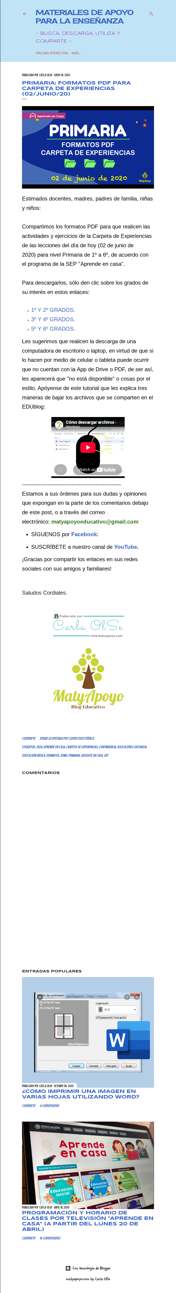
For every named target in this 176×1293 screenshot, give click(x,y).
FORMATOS (52, 755)
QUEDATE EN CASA (92, 755)
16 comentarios (50, 1238)
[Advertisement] (88, 926)
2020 (39, 747)
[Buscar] (151, 12)
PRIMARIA (74, 755)
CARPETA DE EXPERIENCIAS (82, 747)
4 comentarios (49, 1106)
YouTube (125, 547)
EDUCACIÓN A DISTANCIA (131, 747)
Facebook (84, 534)
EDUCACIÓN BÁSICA (33, 755)
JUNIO (63, 755)
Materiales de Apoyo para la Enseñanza (85, 16)
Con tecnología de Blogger (92, 1268)
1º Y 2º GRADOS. (53, 310)
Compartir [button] (28, 738)
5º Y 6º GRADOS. (53, 329)
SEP (106, 755)
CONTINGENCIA (107, 747)
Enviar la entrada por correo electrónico (67, 738)
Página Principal (52, 53)
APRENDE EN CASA (54, 747)
